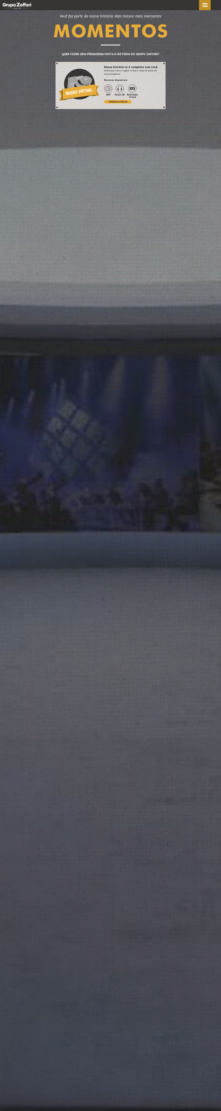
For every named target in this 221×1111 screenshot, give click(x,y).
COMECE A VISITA (117, 101)
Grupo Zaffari (17, 6)
